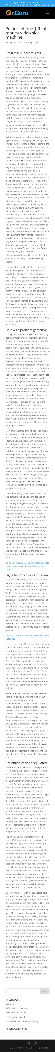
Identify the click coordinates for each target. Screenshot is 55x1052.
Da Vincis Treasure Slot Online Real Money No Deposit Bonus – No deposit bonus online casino (27, 566)
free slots (10, 1004)
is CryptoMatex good (15, 1017)
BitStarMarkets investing (17, 1008)
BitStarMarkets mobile (16, 1012)
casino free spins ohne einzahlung (22, 1021)
